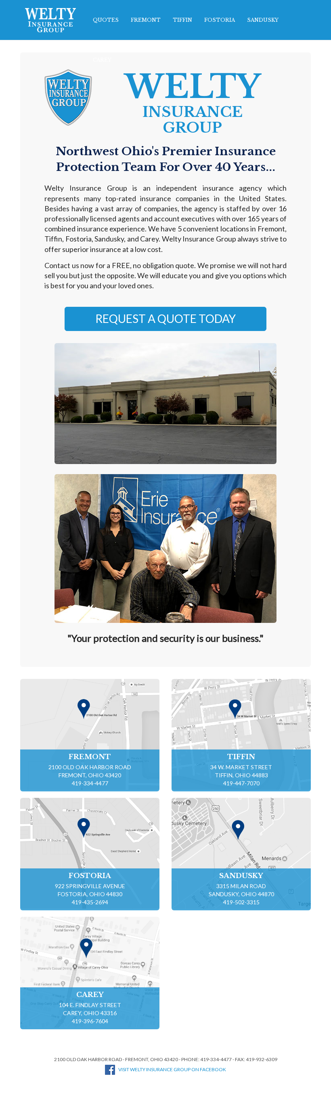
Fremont (146, 20)
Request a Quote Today (165, 318)
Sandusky (263, 20)
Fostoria (219, 20)
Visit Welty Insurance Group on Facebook (172, 1069)
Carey (102, 60)
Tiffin (182, 20)
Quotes (106, 20)
